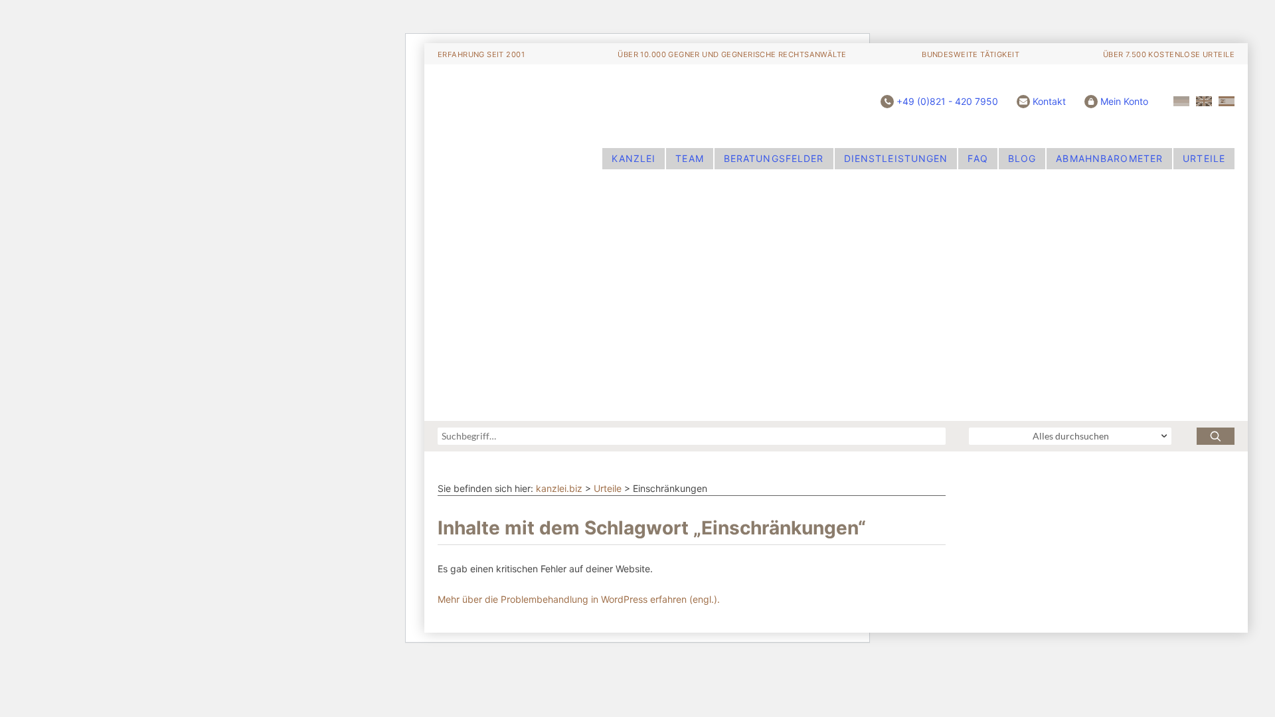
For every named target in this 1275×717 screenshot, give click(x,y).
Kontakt (1049, 101)
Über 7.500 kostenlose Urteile (1168, 54)
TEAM (689, 158)
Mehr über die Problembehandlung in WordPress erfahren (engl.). (579, 599)
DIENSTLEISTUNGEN (896, 158)
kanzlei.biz (559, 488)
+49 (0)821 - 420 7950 (947, 101)
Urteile (608, 488)
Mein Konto (1124, 101)
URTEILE (1204, 158)
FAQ (977, 158)
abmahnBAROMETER (1109, 158)
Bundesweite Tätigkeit (970, 54)
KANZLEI (633, 158)
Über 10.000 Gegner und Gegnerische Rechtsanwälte (732, 54)
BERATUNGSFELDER (774, 158)
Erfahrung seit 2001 (481, 54)
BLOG (1022, 158)
